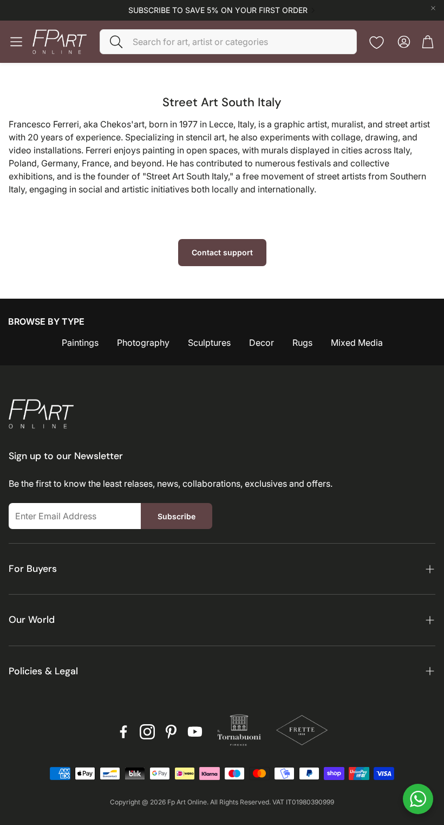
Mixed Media (357, 342)
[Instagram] (147, 731)
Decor (261, 342)
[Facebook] (123, 731)
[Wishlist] (376, 42)
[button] (228, 42)
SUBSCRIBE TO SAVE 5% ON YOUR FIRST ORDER (218, 10)
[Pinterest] (171, 731)
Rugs (302, 342)
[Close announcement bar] (433, 8)
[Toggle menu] (16, 41)
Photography (143, 342)
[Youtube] (195, 731)
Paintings (80, 342)
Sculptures (209, 342)
